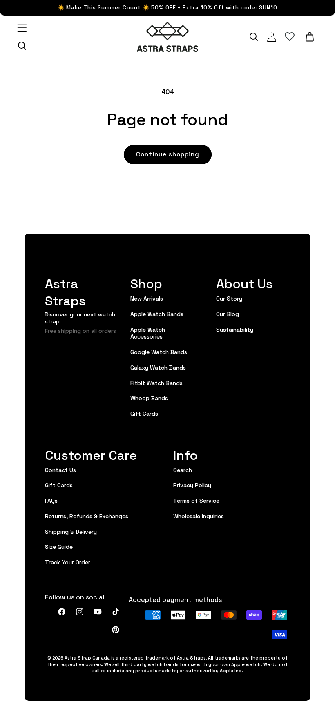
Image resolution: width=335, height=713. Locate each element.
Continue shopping (167, 153)
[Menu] (22, 28)
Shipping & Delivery (71, 531)
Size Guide (59, 546)
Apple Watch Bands (156, 314)
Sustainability (234, 329)
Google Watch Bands (158, 352)
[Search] (22, 46)
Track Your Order (67, 562)
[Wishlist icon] (290, 37)
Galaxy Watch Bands (158, 367)
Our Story (229, 298)
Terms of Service (196, 500)
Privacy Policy (192, 485)
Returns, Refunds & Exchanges (86, 516)
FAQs (51, 500)
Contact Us (60, 470)
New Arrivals (146, 298)
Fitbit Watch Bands (156, 383)
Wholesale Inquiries (198, 516)
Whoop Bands (149, 398)
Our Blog (227, 314)
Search (182, 470)
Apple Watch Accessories (147, 333)
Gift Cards (144, 413)
